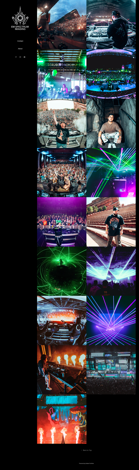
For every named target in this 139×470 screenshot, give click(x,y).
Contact (20, 41)
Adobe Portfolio (90, 463)
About (20, 49)
